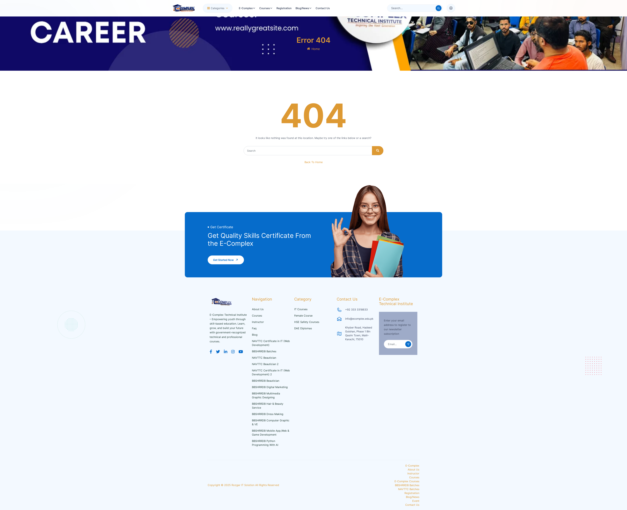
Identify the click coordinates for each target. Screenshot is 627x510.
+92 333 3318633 (356, 309)
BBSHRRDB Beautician (265, 380)
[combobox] (217, 8)
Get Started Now (223, 260)
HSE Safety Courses (306, 322)
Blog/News (302, 8)
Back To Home (314, 162)
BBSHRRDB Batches (264, 351)
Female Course (303, 315)
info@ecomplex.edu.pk (359, 318)
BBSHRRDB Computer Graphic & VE (270, 422)
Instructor (258, 322)
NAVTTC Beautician (264, 357)
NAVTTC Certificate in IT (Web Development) (271, 343)
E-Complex (246, 8)
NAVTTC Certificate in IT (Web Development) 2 (271, 372)
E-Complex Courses (406, 481)
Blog (254, 334)
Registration (284, 8)
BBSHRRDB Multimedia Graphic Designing (266, 395)
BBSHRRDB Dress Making (267, 414)
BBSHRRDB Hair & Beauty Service (267, 405)
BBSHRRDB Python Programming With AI (265, 442)
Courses (264, 8)
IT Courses (300, 309)
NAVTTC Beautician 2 (265, 364)
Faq (254, 328)
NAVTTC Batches (408, 489)
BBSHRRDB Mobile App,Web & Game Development (270, 432)
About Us (258, 309)
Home (316, 49)
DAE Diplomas (303, 328)
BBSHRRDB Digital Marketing (270, 387)
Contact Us (323, 8)
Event (415, 500)
